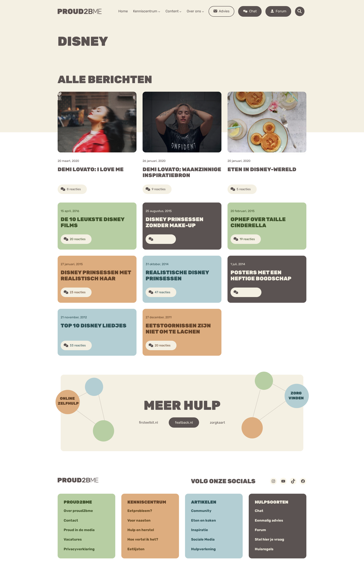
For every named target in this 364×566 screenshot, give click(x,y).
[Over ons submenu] (203, 11)
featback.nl (184, 422)
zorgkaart (217, 422)
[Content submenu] (180, 11)
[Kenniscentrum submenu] (159, 11)
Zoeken (211, 23)
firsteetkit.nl (148, 422)
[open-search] (299, 11)
